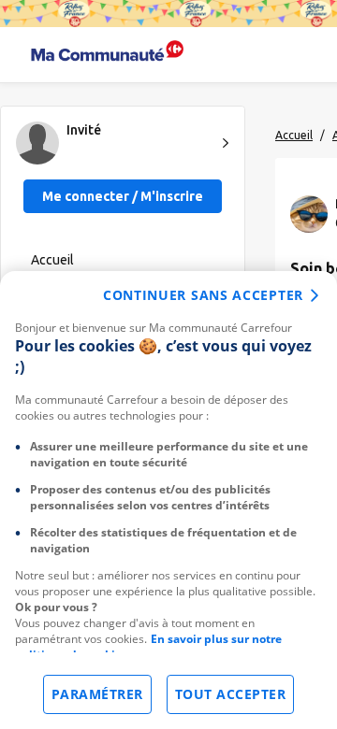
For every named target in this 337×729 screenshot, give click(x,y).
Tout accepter (230, 694)
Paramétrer (97, 694)
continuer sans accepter (203, 295)
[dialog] (168, 500)
